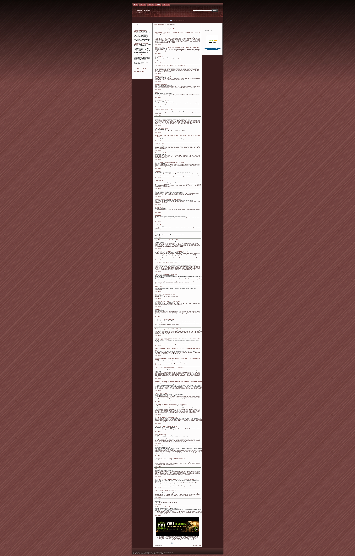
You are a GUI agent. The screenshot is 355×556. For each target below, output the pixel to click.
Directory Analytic (158, 24)
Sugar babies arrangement (162, 100)
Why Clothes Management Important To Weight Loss (169, 240)
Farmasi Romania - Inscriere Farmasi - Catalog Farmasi (170, 162)
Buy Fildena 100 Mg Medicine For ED (165, 319)
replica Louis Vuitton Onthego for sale (165, 294)
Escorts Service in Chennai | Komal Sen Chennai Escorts (170, 65)
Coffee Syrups (158, 469)
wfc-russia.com (159, 309)
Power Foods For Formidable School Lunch (166, 274)
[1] (196, 545)
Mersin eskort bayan (160, 446)
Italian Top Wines (159, 143)
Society (164, 24)
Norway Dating (159, 207)
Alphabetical (171, 29)
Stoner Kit (157, 92)
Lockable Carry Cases (161, 84)
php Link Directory (160, 553)
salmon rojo (158, 171)
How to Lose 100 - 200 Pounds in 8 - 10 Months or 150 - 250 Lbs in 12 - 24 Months (177, 47)
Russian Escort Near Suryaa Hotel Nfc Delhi (166, 426)
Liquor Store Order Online (161, 153)
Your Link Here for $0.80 (140, 68)
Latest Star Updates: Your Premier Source (166, 262)
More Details (158, 44)
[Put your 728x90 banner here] (177, 20)
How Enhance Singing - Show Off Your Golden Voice (169, 329)
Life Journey (158, 215)
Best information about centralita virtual (165, 490)
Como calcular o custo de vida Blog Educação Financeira (170, 458)
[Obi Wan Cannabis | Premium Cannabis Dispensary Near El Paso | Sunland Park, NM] (177, 535)
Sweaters (157, 233)
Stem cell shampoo (160, 500)
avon (156, 118)
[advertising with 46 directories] (177, 543)
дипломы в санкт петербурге (163, 191)
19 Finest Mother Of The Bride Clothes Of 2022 (167, 301)
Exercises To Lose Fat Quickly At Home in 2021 (168, 199)
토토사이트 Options (160, 287)
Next (200, 545)
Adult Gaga (158, 224)
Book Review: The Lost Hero (162, 393)
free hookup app (159, 56)
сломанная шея (159, 180)
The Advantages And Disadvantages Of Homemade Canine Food (172, 251)
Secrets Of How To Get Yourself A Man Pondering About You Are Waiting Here (176, 479)
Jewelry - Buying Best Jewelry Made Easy (166, 417)
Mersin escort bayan (160, 434)
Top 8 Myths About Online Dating (163, 507)
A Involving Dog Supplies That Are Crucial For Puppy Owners (171, 404)
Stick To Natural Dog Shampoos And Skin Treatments (169, 367)
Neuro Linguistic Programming (163, 76)
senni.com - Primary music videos (164, 109)
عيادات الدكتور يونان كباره (161, 128)
